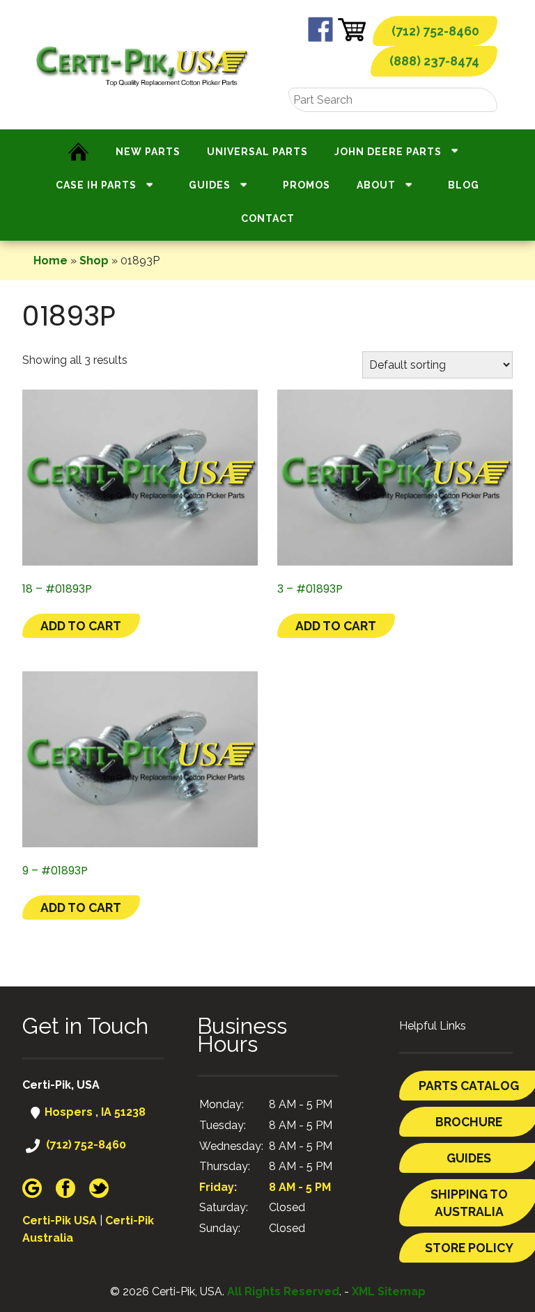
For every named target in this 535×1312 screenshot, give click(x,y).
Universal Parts (257, 151)
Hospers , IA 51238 (94, 1112)
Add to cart (80, 625)
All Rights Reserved (283, 1291)
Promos (306, 185)
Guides (210, 185)
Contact (268, 218)
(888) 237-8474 (434, 61)
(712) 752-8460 (435, 31)
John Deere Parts (388, 151)
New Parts (148, 151)
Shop (94, 260)
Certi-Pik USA (59, 1220)
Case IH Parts (96, 185)
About (376, 185)
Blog (463, 185)
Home (50, 260)
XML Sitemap (389, 1291)
